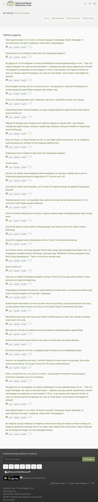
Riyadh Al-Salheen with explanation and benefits (22, 497)
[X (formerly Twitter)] (11, 466)
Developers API (43, 19)
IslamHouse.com (9, 491)
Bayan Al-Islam (9, 499)
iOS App (42, 31)
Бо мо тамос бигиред (78, 483)
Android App (44, 25)
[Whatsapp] (16, 466)
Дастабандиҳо (42, 7)
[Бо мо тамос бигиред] (90, 4)
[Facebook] (5, 466)
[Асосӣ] (3, 4)
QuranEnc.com (9, 488)
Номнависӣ (88, 459)
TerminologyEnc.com (25, 488)
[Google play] (28, 466)
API (92, 483)
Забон (39, 37)
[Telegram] (22, 466)
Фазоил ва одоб (73, 18)
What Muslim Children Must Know (16, 494)
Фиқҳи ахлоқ (88, 18)
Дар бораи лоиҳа (44, 13)
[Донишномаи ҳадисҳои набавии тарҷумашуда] (19, 4)
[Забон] (94, 4)
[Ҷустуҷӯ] (85, 4)
